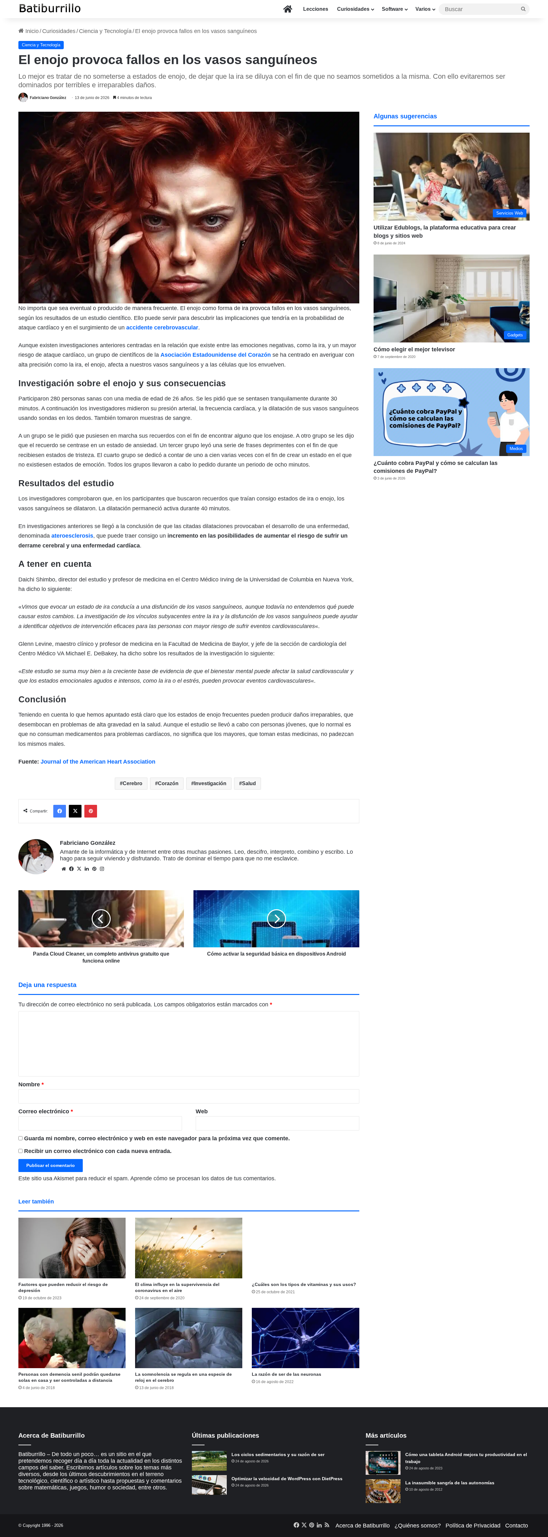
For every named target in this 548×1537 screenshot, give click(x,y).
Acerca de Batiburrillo (363, 1525)
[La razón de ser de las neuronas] (305, 1338)
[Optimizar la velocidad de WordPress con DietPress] (209, 1485)
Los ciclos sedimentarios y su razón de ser (278, 1454)
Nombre (31, 1084)
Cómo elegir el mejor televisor (414, 349)
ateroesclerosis (72, 536)
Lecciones (315, 9)
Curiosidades (353, 9)
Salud (249, 783)
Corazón (168, 783)
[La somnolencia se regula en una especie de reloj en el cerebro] (188, 1338)
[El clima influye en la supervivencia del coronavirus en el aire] (188, 1248)
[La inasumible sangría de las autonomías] (383, 1491)
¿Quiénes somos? (418, 1525)
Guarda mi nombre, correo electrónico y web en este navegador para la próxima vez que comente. (157, 1138)
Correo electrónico (45, 1111)
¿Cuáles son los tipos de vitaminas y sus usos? (304, 1284)
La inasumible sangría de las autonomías (449, 1482)
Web (202, 1111)
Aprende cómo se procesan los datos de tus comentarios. (203, 1178)
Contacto (516, 1525)
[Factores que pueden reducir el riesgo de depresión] (72, 1248)
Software (392, 9)
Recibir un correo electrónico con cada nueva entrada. (98, 1151)
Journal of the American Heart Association (98, 762)
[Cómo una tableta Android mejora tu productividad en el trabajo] (383, 1463)
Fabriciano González (48, 98)
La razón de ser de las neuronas (286, 1374)
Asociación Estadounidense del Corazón (215, 355)
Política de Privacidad (473, 1525)
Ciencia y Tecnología (105, 31)
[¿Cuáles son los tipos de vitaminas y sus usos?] (305, 1248)
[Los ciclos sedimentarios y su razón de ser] (209, 1461)
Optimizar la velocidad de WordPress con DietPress (287, 1478)
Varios (423, 9)
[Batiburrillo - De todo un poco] (50, 9)
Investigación (210, 783)
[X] (79, 869)
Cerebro (132, 783)
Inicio (31, 31)
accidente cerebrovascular (162, 327)
